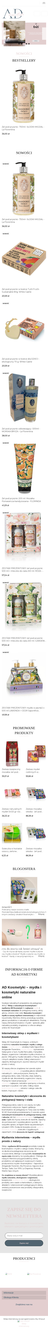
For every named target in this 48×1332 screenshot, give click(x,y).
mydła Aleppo (27, 1049)
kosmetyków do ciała (11, 1071)
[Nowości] (24, 890)
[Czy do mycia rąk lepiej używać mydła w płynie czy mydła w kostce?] (24, 932)
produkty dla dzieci (20, 1180)
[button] (24, 1293)
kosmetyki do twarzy (11, 1088)
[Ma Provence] (18, 1274)
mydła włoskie (15, 1047)
